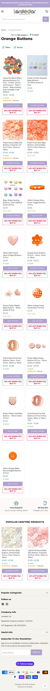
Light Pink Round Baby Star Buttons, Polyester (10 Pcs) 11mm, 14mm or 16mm (38, 553)
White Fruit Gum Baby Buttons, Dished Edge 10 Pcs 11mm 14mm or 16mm (11, 553)
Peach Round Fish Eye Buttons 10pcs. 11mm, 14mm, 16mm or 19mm (12, 360)
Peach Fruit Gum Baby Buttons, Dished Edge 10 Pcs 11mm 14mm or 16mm (36, 146)
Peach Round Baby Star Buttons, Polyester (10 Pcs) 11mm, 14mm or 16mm (12, 146)
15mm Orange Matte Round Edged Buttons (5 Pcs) (12, 470)
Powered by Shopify (25, 687)
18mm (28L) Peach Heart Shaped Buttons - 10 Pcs (13, 255)
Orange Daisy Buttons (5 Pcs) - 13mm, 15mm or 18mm (36, 255)
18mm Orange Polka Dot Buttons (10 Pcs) (35, 306)
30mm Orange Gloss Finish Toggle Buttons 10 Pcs (36, 202)
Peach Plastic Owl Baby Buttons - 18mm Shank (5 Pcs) (12, 415)
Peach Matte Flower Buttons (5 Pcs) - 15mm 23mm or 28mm (37, 360)
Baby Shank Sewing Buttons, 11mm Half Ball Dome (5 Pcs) (12, 202)
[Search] (46, 19)
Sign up (36, 652)
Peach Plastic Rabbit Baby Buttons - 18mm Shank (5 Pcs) (12, 307)
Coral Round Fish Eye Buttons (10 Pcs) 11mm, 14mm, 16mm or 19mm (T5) (36, 416)
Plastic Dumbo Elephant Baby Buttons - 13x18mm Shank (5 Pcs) (37, 81)
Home (3, 30)
